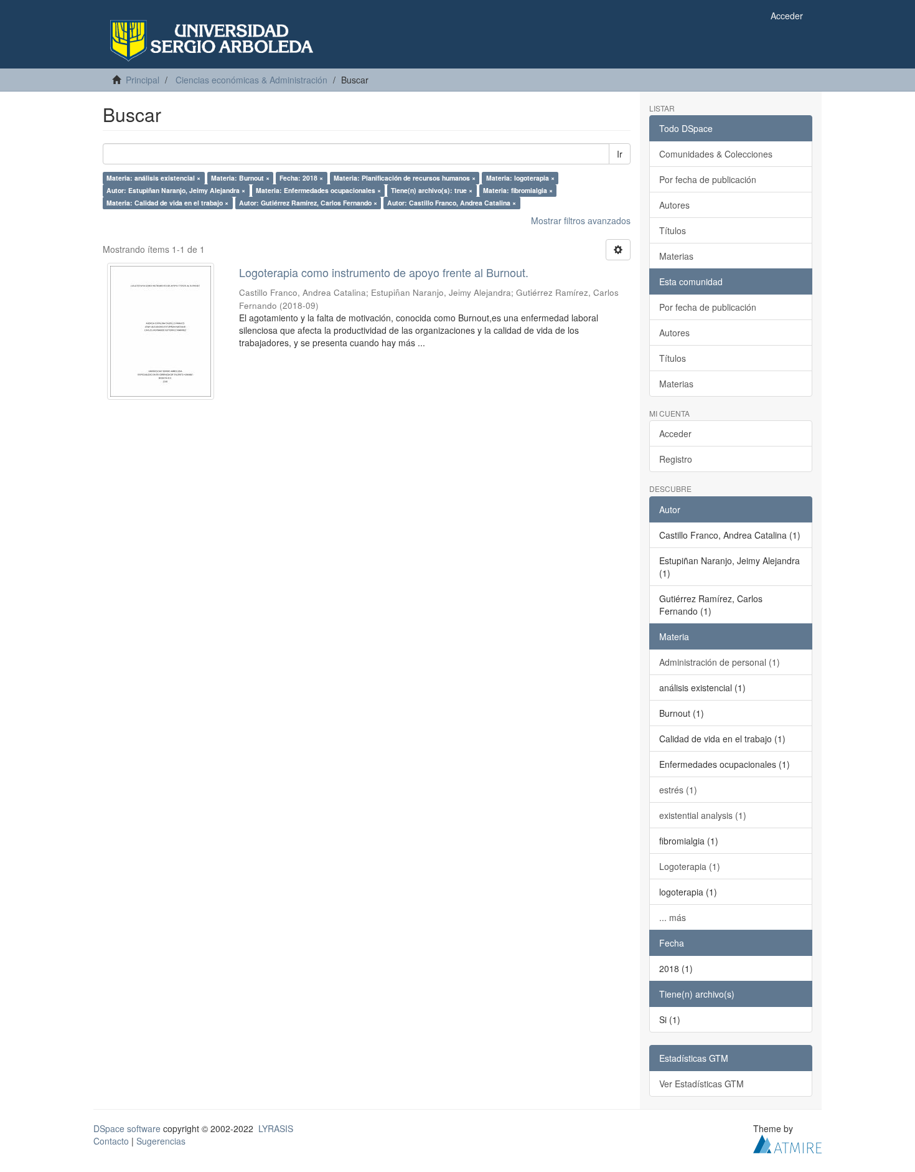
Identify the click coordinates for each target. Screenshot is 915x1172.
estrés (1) (678, 789)
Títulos (672, 230)
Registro (675, 459)
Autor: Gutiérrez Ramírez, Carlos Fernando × (308, 202)
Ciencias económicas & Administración (251, 79)
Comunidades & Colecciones (715, 154)
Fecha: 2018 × (301, 177)
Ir (619, 154)
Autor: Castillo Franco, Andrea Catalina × (451, 202)
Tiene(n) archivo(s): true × (431, 190)
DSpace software (127, 1128)
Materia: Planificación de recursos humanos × (405, 177)
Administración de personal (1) (719, 662)
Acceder (675, 433)
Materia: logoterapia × (520, 177)
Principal (142, 79)
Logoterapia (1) (689, 866)
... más (672, 917)
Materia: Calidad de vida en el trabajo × (167, 202)
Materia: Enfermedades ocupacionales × (318, 190)
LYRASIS (275, 1128)
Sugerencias (160, 1141)
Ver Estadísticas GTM (701, 1083)
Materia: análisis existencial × (153, 177)
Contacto (111, 1141)
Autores (674, 205)
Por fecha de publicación (707, 179)
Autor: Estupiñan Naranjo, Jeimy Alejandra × (175, 190)
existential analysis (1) (702, 815)
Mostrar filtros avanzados (581, 220)
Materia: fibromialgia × (518, 190)
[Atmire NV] (787, 1142)
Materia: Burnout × (240, 177)
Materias (676, 256)
